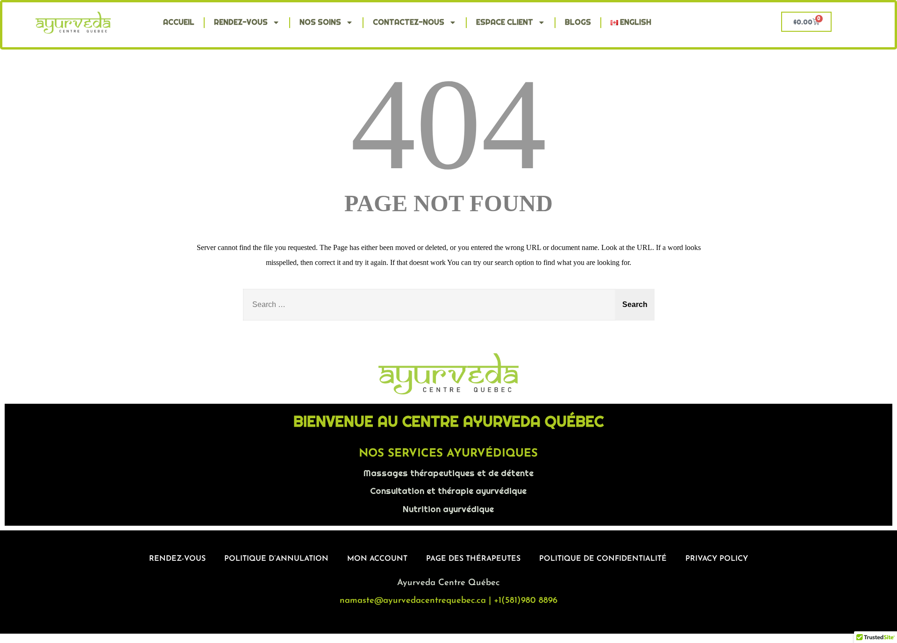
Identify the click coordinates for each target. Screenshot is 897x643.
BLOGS (578, 22)
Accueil (178, 22)
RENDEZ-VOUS (241, 22)
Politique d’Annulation (276, 559)
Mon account (377, 559)
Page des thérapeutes (473, 559)
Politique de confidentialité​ (603, 559)
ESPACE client (504, 22)
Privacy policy (716, 559)
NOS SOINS (320, 22)
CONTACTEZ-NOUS (408, 22)
